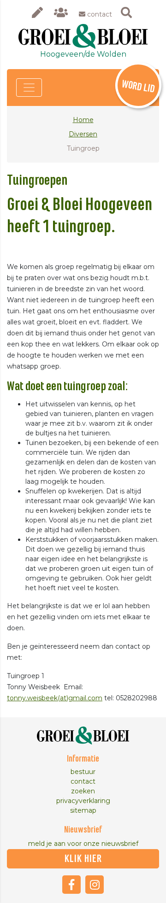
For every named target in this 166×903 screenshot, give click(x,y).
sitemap (83, 810)
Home (83, 120)
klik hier (83, 858)
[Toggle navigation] (29, 87)
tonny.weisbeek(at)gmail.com (54, 698)
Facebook (71, 884)
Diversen (83, 134)
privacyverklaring (83, 801)
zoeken (83, 791)
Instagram (94, 884)
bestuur (83, 772)
